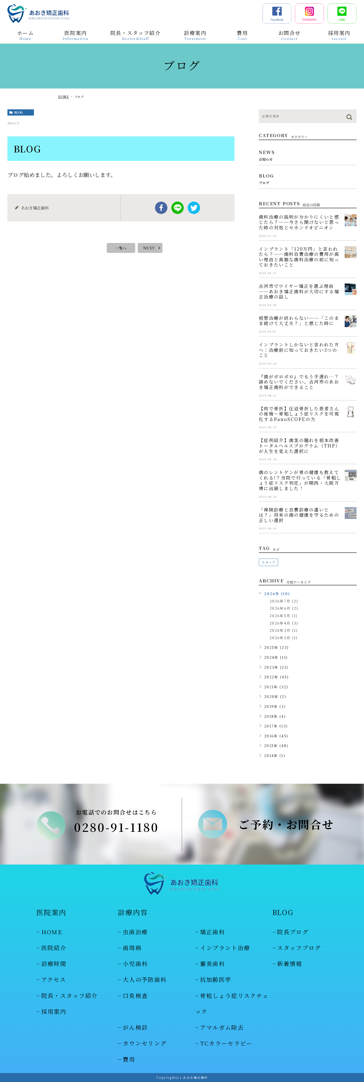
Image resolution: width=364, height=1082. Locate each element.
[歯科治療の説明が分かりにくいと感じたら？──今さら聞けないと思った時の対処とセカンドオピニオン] (351, 220)
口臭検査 (135, 996)
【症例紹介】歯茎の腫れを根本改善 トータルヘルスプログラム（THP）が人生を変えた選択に (301, 445)
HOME (63, 96)
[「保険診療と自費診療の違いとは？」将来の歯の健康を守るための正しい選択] (351, 513)
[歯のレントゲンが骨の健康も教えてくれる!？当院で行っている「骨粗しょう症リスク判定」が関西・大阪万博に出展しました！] (351, 475)
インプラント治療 (225, 948)
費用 (129, 1059)
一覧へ (121, 247)
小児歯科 (135, 964)
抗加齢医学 (215, 979)
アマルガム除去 (222, 1027)
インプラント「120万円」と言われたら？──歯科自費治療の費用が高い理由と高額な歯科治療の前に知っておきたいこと (299, 256)
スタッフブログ (299, 948)
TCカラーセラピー (226, 1043)
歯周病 (132, 948)
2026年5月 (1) (284, 615)
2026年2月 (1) (284, 637)
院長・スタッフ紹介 (69, 996)
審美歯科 (212, 964)
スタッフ (268, 562)
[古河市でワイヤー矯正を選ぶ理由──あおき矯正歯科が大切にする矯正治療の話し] (351, 289)
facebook (161, 208)
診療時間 (53, 964)
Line (177, 208)
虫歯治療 (135, 932)
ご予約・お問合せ (286, 824)
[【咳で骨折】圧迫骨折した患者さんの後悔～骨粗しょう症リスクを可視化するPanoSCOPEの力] (351, 412)
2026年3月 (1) (284, 630)
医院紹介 (53, 948)
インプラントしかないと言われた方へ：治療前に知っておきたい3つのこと (299, 349)
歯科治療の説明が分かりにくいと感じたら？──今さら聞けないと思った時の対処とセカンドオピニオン (299, 222)
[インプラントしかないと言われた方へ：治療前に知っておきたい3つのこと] (351, 348)
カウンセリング (145, 1043)
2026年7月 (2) (284, 601)
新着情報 (289, 964)
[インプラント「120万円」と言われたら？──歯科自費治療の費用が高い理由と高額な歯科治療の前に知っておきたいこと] (351, 252)
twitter (194, 208)
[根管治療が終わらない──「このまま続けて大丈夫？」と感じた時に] (351, 321)
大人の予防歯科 (145, 979)
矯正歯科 (212, 932)
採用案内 (53, 1011)
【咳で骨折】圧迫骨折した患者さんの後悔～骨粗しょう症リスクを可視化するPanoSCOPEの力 (299, 413)
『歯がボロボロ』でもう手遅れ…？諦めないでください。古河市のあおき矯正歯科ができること (299, 381)
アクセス (53, 979)
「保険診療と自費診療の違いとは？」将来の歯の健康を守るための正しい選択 (299, 514)
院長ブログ (292, 932)
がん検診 (135, 1027)
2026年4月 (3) (284, 623)
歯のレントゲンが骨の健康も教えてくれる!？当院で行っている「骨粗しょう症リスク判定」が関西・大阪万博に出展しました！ (300, 480)
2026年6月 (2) (284, 608)
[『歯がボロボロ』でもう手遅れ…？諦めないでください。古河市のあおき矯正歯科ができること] (351, 380)
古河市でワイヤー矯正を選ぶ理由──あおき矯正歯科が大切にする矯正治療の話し (299, 291)
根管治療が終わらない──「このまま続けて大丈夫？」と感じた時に (299, 321)
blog (18, 112)
